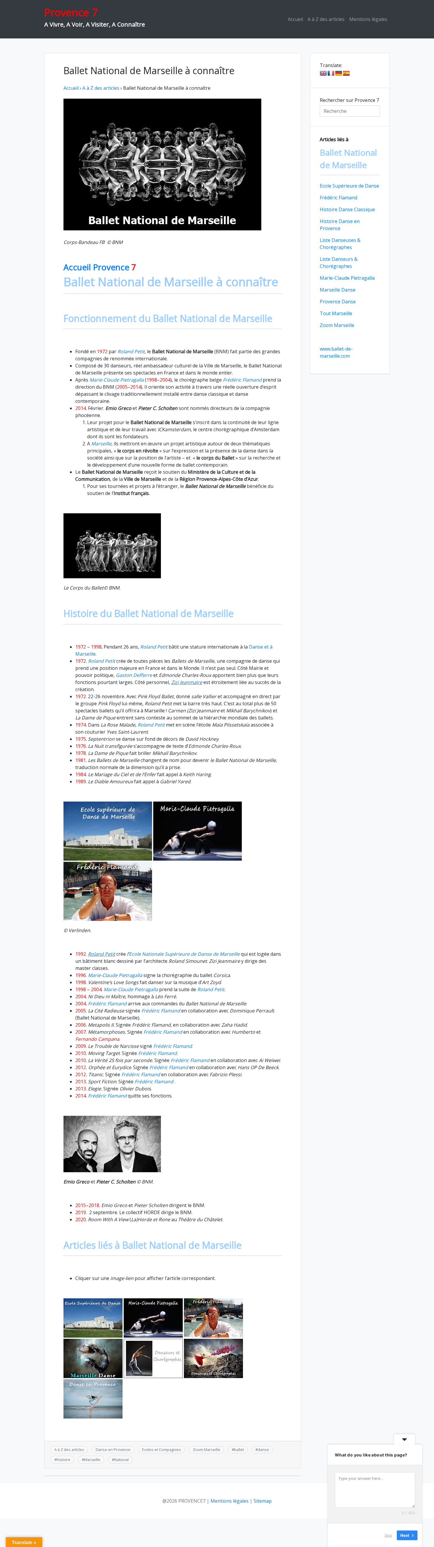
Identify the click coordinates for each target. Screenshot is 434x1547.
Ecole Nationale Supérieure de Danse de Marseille (184, 954)
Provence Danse (338, 301)
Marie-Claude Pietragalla (347, 278)
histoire (63, 1459)
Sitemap (263, 1501)
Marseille (92, 1459)
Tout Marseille (336, 313)
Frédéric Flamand (154, 1081)
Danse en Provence (113, 1449)
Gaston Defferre (134, 675)
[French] (331, 73)
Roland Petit (151, 725)
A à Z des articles (326, 19)
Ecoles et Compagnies (161, 1449)
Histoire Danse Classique (347, 209)
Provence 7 (71, 12)
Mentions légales (368, 19)
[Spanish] (346, 73)
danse (263, 1449)
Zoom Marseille (206, 1449)
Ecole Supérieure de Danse (349, 186)
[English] (323, 73)
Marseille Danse (337, 289)
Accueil (295, 19)
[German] (338, 73)
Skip (388, 1535)
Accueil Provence (99, 267)
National (121, 1459)
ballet (239, 1449)
